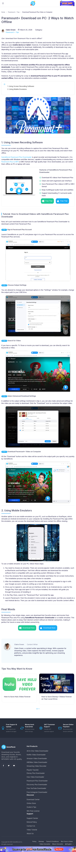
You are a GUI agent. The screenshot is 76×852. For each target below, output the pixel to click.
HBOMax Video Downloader (37, 762)
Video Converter (45, 844)
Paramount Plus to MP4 (10, 162)
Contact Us (31, 826)
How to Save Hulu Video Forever (17, 697)
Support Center (32, 818)
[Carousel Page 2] (38, 708)
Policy (34, 841)
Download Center (33, 799)
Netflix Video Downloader (36, 755)
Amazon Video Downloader (37, 758)
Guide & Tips (31, 807)
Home (3, 12)
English (69, 844)
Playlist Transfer (33, 770)
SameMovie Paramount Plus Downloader (16, 157)
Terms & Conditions (52, 841)
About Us (30, 833)
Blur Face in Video (67, 841)
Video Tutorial (32, 830)
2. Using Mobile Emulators (17, 89)
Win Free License (33, 811)
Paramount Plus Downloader (37, 781)
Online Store (31, 803)
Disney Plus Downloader (36, 773)
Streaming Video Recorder (36, 766)
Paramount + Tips (14, 12)
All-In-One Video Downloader (37, 751)
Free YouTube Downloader (36, 788)
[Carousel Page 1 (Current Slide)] (37, 708)
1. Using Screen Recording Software (20, 86)
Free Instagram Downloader (37, 792)
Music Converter (57, 844)
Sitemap (41, 841)
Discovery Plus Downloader (37, 784)
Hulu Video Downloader (35, 777)
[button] (47, 201)
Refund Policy (32, 822)
